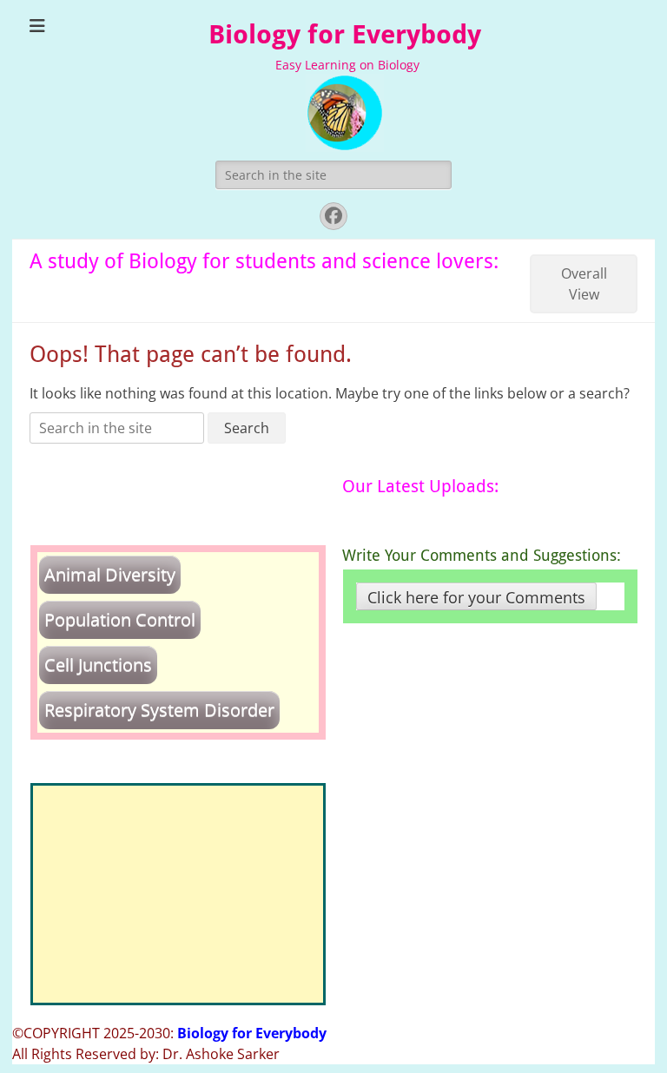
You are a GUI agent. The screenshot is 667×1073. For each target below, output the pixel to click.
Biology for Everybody (344, 34)
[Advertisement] (178, 894)
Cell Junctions (98, 664)
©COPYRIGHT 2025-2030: (169, 1033)
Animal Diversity (109, 574)
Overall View (584, 284)
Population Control (119, 619)
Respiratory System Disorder (159, 709)
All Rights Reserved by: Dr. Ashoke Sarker (146, 1053)
